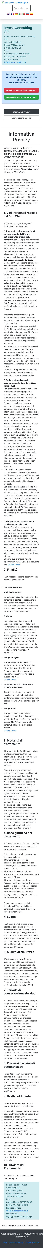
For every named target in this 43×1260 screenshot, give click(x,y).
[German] (16, 14)
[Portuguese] (23, 14)
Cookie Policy (14, 564)
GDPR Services (32, 1242)
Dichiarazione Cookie (21, 118)
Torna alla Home (21, 8)
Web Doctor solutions (13, 1242)
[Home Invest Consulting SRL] (15, 2)
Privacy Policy (10, 679)
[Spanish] (31, 14)
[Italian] (20, 14)
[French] (12, 14)
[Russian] (27, 14)
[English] (8, 14)
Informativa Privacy (21, 112)
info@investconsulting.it (15, 62)
